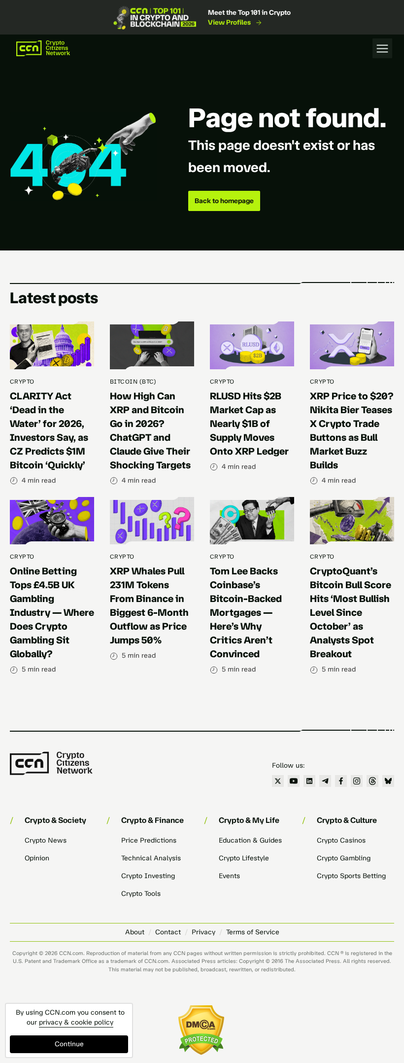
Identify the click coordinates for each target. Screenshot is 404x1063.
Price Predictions (148, 840)
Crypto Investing (148, 876)
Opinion (37, 858)
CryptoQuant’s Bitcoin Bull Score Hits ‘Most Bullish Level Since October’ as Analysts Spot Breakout (350, 612)
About (134, 932)
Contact (168, 932)
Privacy (203, 932)
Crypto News (46, 840)
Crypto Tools (141, 893)
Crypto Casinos (341, 840)
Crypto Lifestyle (244, 858)
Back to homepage (224, 201)
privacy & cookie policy (76, 1022)
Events (229, 876)
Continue (69, 1044)
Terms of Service (252, 932)
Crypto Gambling (343, 858)
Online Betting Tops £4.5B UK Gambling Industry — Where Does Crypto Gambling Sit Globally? (52, 612)
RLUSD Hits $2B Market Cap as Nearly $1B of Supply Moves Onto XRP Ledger (249, 423)
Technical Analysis (151, 858)
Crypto (22, 381)
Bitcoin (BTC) (133, 381)
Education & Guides (250, 840)
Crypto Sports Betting (351, 876)
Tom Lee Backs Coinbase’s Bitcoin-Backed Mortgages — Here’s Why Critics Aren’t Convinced (246, 612)
